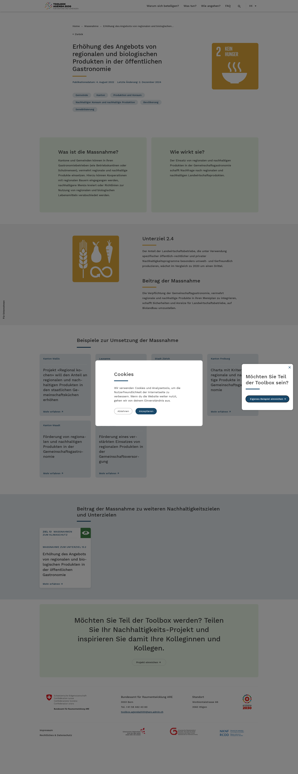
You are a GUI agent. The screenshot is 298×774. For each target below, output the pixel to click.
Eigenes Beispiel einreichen (266, 398)
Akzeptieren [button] (146, 411)
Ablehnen (123, 411)
